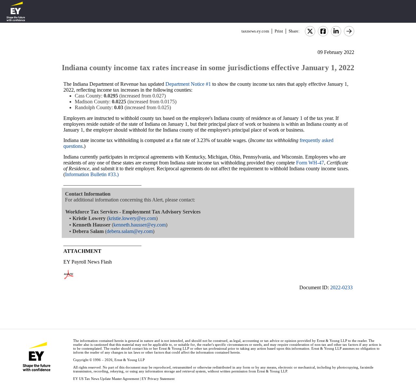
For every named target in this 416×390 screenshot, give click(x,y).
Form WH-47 (310, 162)
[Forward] (349, 31)
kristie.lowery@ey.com (132, 218)
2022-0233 (341, 287)
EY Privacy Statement (158, 379)
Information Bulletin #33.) (92, 174)
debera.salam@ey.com (130, 231)
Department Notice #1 (188, 84)
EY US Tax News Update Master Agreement (106, 379)
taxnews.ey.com (255, 31)
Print (279, 31)
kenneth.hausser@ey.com (139, 225)
